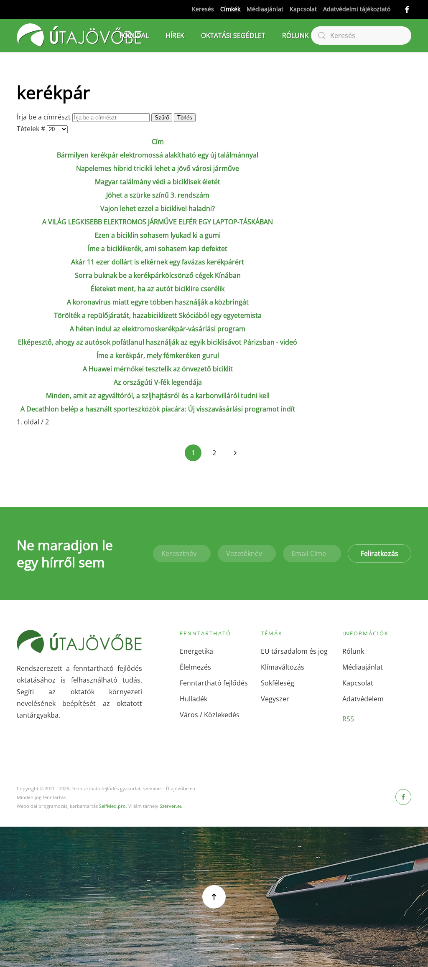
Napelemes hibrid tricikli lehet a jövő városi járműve (157, 168)
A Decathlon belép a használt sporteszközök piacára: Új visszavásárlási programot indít (157, 409)
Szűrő (162, 117)
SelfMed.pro (112, 806)
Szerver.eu (171, 806)
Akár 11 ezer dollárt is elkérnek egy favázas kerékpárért (157, 261)
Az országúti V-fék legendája (158, 382)
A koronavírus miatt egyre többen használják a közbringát (158, 302)
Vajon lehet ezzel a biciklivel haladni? (157, 208)
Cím (158, 141)
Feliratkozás (379, 553)
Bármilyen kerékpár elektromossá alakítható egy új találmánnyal (157, 155)
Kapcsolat (303, 9)
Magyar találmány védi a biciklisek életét (157, 181)
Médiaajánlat (265, 9)
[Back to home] (79, 35)
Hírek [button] (175, 35)
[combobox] (361, 35)
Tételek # (32, 128)
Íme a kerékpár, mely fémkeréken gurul (158, 355)
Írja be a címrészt (44, 117)
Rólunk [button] (295, 35)
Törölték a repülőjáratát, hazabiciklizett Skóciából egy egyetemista (158, 315)
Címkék (230, 9)
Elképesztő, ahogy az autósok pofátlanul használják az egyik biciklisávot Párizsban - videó (157, 342)
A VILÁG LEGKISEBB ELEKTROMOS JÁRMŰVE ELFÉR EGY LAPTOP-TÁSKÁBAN (157, 221)
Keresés (203, 9)
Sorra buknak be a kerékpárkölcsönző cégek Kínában (158, 275)
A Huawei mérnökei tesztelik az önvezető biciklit (158, 368)
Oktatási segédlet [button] (233, 35)
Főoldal (134, 35)
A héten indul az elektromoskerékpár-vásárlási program (157, 328)
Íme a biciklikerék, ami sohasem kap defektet (157, 248)
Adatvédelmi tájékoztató (356, 9)
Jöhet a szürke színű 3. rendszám (157, 195)
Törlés (184, 117)
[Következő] (235, 452)
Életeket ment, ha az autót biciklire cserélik (157, 288)
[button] (214, 897)
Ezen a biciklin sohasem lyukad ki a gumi (157, 235)
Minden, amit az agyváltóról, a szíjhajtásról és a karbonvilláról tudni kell (158, 395)
